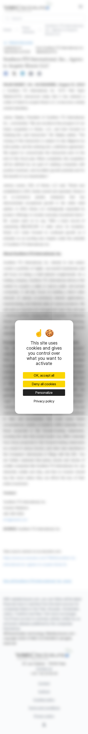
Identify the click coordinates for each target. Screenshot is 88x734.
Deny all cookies (44, 384)
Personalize (44, 393)
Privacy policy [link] (44, 401)
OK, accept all (44, 375)
